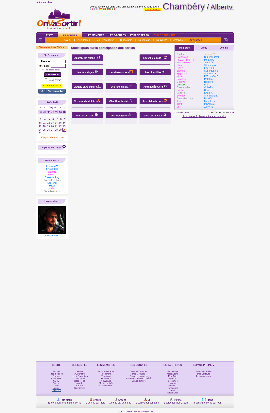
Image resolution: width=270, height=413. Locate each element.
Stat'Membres (105, 385)
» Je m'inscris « (152, 9)
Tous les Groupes (138, 371)
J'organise (173, 381)
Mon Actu (172, 376)
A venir (67, 40)
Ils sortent (106, 378)
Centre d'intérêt (139, 381)
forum (231, 112)
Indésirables (172, 392)
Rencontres (172, 388)
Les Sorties (69, 35)
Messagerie (172, 374)
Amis (204, 47)
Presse (56, 383)
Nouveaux (106, 381)
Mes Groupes (138, 374)
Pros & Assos (56, 374)
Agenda (172, 378)
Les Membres (95, 35)
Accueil (56, 371)
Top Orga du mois (51, 147)
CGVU (56, 381)
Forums (56, 376)
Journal (172, 383)
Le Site (49, 35)
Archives (178, 40)
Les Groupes (117, 35)
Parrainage (172, 371)
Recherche (144, 40)
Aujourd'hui (83, 40)
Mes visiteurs (203, 374)
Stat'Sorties (195, 40)
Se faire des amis (106, 371)
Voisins (224, 47)
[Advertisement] (162, 20)
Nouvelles (161, 40)
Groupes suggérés (139, 376)
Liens (56, 385)
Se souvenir (54, 80)
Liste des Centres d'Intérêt (139, 378)
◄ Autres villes (44, 2)
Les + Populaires (105, 40)
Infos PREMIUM (203, 371)
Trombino (105, 376)
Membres (184, 47)
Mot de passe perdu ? (52, 70)
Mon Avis (172, 385)
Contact (56, 388)
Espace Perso (139, 35)
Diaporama (126, 40)
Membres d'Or (106, 383)
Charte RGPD (56, 378)
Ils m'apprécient (203, 376)
